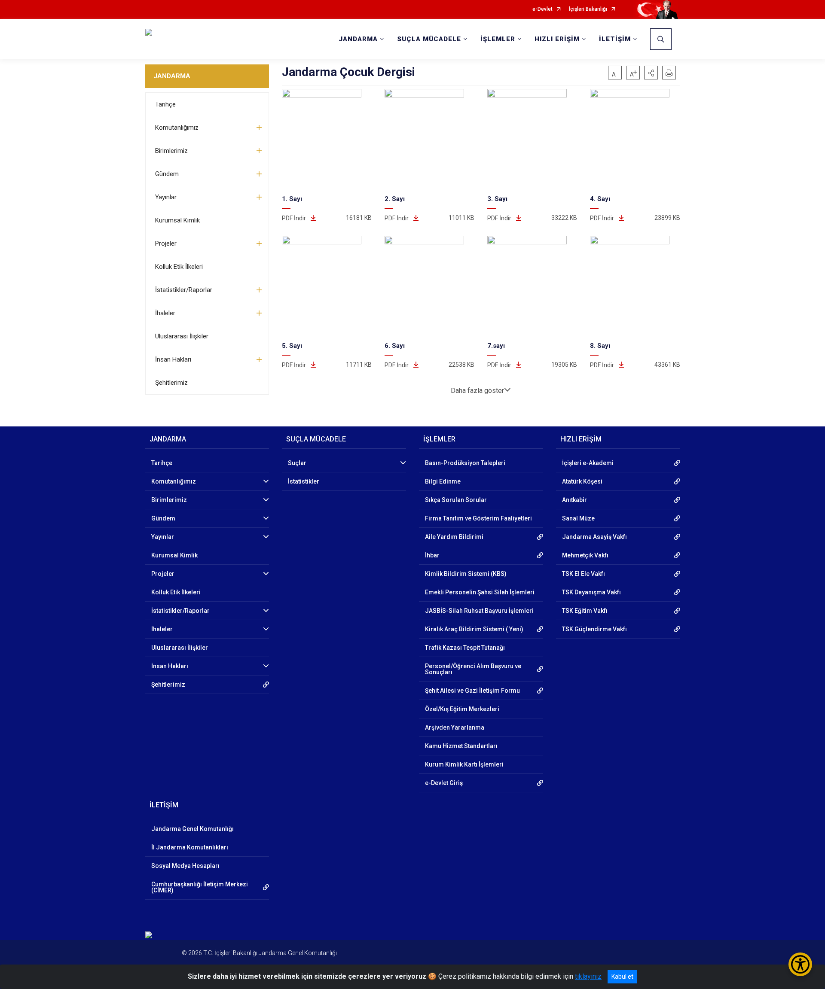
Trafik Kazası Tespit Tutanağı (465, 647)
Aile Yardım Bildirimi (454, 536)
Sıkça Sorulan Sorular (456, 499)
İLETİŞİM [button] (615, 39)
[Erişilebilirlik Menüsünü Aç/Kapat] (800, 964)
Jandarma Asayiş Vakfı (594, 536)
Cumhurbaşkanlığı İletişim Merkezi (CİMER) (199, 887)
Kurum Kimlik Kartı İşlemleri (464, 764)
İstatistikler (303, 481)
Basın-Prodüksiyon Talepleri (465, 463)
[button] (651, 72)
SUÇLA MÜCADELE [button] (429, 39)
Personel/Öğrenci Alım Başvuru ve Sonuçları (473, 669)
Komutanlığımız (177, 127)
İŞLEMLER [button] (497, 39)
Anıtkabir (574, 499)
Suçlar (297, 463)
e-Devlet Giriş (444, 782)
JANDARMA (171, 76)
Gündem (167, 174)
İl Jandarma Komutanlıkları (189, 847)
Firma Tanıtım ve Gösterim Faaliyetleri (478, 518)
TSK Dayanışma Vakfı (591, 592)
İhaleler (165, 313)
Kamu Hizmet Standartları (461, 746)
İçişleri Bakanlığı (588, 9)
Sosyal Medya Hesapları (185, 865)
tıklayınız (588, 976)
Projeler (166, 243)
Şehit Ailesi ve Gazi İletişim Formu (472, 690)
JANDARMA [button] (358, 39)
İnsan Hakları (173, 359)
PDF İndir (294, 218)
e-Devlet (542, 9)
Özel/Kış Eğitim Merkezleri (462, 709)
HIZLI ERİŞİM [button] (557, 39)
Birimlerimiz (171, 151)
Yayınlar (166, 197)
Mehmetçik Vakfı (585, 555)
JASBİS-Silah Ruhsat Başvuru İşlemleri (479, 610)
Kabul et (622, 976)
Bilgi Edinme (443, 481)
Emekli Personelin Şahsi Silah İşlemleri (480, 592)
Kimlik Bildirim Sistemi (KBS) (466, 573)
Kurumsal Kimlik (177, 220)
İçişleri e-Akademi (588, 463)
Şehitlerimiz (171, 382)
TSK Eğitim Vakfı (585, 610)
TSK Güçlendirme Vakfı (594, 629)
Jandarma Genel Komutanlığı (192, 828)
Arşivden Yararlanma (454, 727)
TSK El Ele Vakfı (583, 573)
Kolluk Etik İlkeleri (179, 267)
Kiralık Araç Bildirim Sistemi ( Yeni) (474, 629)
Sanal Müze (578, 518)
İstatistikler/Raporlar (183, 290)
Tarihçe (165, 104)
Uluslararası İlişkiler (181, 336)
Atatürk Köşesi (582, 481)
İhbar (432, 555)
